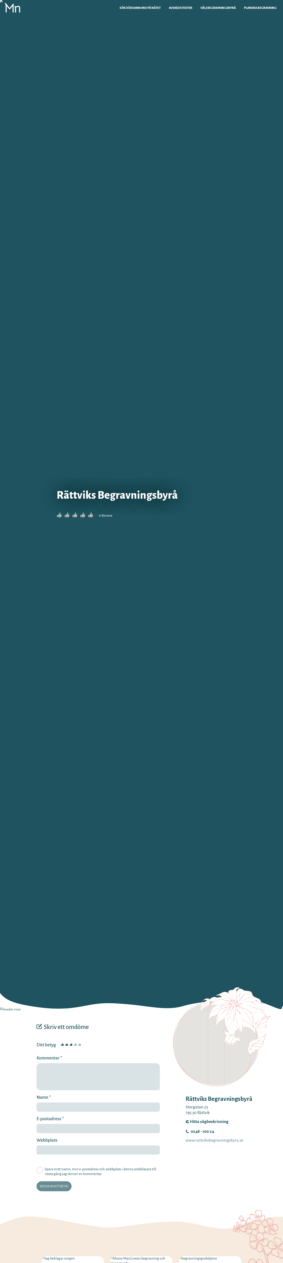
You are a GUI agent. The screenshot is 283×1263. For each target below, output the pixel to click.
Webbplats (47, 1140)
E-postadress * (50, 1118)
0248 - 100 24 (202, 1131)
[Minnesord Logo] (12, 7)
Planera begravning (260, 7)
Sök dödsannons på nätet (140, 7)
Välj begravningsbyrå (218, 7)
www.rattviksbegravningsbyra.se (214, 1140)
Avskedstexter (180, 7)
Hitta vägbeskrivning (209, 1121)
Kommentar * (49, 1058)
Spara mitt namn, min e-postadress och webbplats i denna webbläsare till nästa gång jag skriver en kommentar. (100, 1171)
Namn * (44, 1097)
